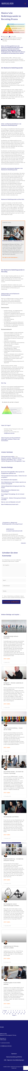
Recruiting (5, 40)
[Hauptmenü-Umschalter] (25, 3)
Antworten (23, 543)
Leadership (5, 37)
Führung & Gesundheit (6, 459)
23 (18, 1013)
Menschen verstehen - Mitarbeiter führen (11, 458)
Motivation (19, 37)
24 (21, 1013)
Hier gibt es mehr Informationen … (10, 257)
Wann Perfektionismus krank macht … (10, 504)
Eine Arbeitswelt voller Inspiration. (9, 479)
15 (19, 1012)
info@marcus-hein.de (9, 433)
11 (8, 1012)
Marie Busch (10, 529)
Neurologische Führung (15, 39)
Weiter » (14, 1015)
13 (13, 1012)
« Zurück (5, 1010)
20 (9, 1013)
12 (10, 1012)
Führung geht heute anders (7, 456)
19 (6, 1013)
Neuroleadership (6, 39)
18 (4, 1013)
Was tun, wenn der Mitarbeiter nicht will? (11, 502)
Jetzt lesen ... (7, 658)
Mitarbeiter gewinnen (12, 37)
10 (5, 1012)
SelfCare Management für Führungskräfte (11, 461)
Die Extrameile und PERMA (11, 816)
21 (12, 1013)
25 (24, 1013)
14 (16, 1012)
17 (25, 1012)
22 (15, 1013)
